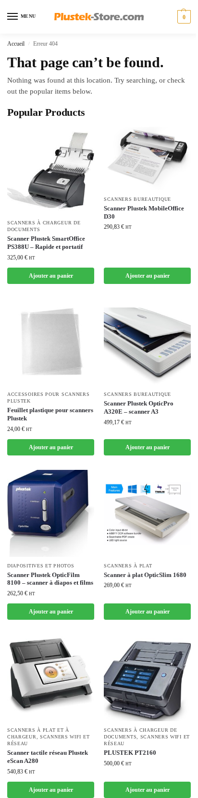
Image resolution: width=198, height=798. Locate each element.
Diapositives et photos (40, 565)
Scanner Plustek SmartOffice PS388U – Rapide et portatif (46, 242)
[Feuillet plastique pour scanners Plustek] (50, 341)
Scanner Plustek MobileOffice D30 (144, 212)
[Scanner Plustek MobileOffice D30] (147, 158)
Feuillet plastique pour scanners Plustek (50, 414)
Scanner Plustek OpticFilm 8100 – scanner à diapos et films (50, 579)
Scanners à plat (128, 565)
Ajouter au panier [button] (51, 275)
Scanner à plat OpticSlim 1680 (145, 574)
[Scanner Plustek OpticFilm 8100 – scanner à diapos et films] (50, 513)
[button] (183, 17)
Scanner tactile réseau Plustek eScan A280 (47, 756)
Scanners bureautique (137, 199)
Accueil (16, 43)
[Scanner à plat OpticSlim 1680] (147, 513)
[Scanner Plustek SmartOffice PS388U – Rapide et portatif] (50, 170)
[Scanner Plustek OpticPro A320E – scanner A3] (147, 341)
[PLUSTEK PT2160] (147, 677)
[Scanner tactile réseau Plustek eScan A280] (50, 677)
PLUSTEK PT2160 (130, 752)
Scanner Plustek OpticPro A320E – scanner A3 (138, 407)
